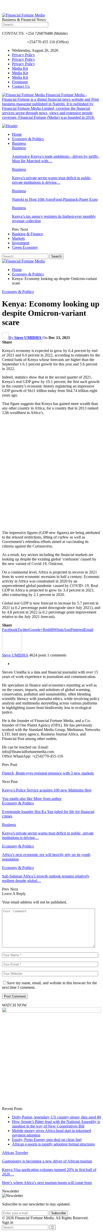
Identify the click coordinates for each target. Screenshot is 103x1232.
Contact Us (21, 86)
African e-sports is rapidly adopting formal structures (53, 1144)
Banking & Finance (27, 234)
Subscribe (58, 1213)
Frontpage (20, 82)
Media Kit (20, 68)
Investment (20, 243)
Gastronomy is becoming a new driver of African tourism (47, 1161)
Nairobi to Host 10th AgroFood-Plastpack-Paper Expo (55, 199)
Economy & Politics (28, 139)
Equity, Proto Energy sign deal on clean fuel (47, 1140)
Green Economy (25, 247)
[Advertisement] (51, 472)
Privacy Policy (23, 55)
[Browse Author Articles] (12, 650)
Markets (18, 238)
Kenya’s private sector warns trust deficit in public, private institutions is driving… (52, 180)
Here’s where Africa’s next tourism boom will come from (47, 1182)
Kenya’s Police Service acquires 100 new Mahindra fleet (46, 790)
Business (19, 143)
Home (17, 134)
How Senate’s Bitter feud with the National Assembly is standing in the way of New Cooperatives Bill (56, 1124)
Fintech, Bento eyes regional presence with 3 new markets (48, 773)
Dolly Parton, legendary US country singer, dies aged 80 (56, 1117)
